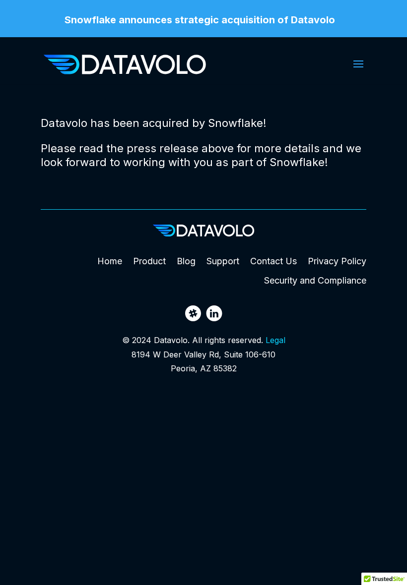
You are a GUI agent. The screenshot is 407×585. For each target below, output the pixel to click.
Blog (186, 261)
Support (222, 261)
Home (109, 261)
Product (149, 261)
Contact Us (273, 261)
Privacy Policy (337, 261)
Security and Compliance (315, 280)
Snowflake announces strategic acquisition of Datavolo (200, 20)
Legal (275, 340)
